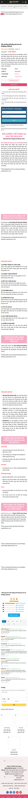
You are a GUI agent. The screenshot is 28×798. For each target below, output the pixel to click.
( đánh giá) (11, 49)
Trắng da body (18, 76)
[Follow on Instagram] (11, 792)
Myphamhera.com (6, 513)
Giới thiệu (16, 788)
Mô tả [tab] (2, 130)
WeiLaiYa (17, 74)
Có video (8, 624)
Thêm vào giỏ (13, 80)
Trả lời (2, 633)
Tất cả (4, 621)
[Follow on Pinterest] (17, 792)
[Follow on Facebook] (7, 792)
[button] (2, 2)
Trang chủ (3, 6)
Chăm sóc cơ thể (18, 6)
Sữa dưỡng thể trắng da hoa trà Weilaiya (12, 54)
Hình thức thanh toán (20, 783)
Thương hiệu (20, 125)
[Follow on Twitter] (14, 792)
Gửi (14, 120)
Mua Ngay (14, 84)
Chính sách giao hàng (7, 783)
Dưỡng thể (15, 125)
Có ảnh (14, 624)
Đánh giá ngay (14, 615)
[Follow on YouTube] (20, 792)
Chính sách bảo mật (19, 785)
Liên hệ (11, 788)
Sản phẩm (10, 6)
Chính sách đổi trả (8, 785)
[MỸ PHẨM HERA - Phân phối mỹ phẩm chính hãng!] (14, 2)
